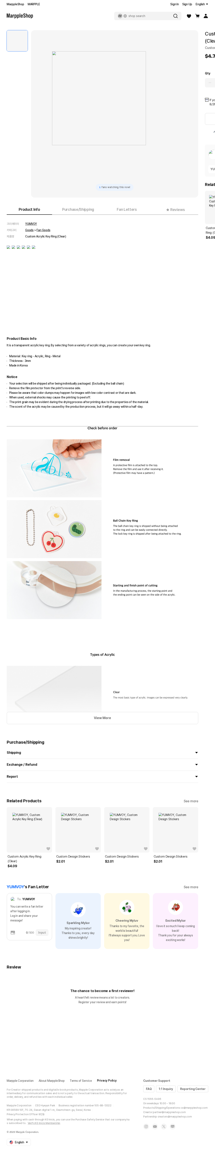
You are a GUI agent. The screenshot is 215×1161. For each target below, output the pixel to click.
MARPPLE (34, 4)
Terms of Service (81, 1080)
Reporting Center (193, 1089)
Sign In (174, 4)
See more (191, 801)
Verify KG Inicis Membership (44, 1123)
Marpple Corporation (20, 1080)
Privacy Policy (107, 1080)
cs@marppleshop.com (194, 1107)
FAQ (149, 1089)
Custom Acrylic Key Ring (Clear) (24, 859)
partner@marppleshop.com (169, 1112)
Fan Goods (43, 230)
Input (42, 932)
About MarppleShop (52, 1080)
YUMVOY (31, 223)
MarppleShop (15, 4)
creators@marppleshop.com (175, 1116)
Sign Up (187, 4)
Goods (29, 230)
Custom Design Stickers (73, 856)
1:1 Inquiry (166, 1089)
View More (102, 718)
